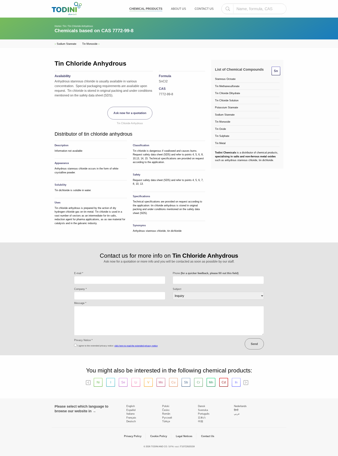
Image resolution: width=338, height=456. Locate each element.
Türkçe (166, 421)
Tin (64, 26)
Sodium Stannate (65, 43)
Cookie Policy (158, 436)
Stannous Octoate (225, 78)
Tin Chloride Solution (226, 100)
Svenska (203, 410)
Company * (80, 289)
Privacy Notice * (83, 340)
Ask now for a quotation (129, 113)
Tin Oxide (220, 128)
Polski (165, 406)
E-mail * (78, 273)
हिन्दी (236, 410)
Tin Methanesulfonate (227, 86)
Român (166, 413)
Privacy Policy (132, 436)
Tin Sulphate (222, 135)
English (130, 406)
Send (254, 344)
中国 (200, 421)
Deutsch (131, 421)
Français (131, 417)
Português (203, 413)
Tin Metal (220, 143)
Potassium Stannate (226, 107)
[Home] (67, 8)
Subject (177, 289)
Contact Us (204, 8)
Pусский (167, 417)
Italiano (130, 413)
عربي (237, 413)
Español (131, 410)
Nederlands (240, 406)
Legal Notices (184, 436)
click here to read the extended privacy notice (136, 346)
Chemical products (145, 8)
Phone (205, 273)
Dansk (201, 406)
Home (58, 26)
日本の (202, 417)
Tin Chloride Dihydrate (227, 93)
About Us (178, 8)
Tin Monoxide (91, 43)
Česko (165, 410)
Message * (80, 303)
